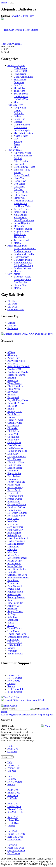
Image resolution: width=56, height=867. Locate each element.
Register (13, 714)
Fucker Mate (13, 501)
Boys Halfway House (24, 166)
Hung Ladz (13, 518)
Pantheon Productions (18, 577)
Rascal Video (14, 594)
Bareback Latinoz (22, 251)
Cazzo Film (19, 119)
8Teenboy (12, 355)
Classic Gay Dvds (16, 850)
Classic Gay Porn (22, 279)
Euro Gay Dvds (15, 105)
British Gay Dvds (16, 65)
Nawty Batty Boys (23, 262)
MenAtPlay (19, 88)
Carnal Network (22, 175)
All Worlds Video (22, 152)
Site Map (11, 770)
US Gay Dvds (14, 150)
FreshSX (18, 85)
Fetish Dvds (13, 823)
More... (17, 102)
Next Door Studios (23, 228)
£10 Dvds (12, 301)
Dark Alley (19, 186)
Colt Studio (19, 183)
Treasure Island (21, 240)
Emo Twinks (20, 79)
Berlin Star (19, 113)
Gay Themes (13, 273)
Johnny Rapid (20, 212)
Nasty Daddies (14, 566)
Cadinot (17, 116)
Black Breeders (15, 386)
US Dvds (12, 798)
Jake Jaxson (13, 524)
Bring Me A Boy (22, 169)
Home (4, 2)
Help (9, 762)
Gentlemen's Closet (23, 200)
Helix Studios (20, 203)
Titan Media (20, 237)
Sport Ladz (12, 619)
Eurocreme (19, 82)
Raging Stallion (21, 231)
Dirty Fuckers (14, 459)
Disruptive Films (15, 462)
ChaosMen (19, 178)
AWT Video (20, 107)
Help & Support (45, 714)
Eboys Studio (14, 473)
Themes (11, 825)
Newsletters (23, 714)
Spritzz (10, 622)
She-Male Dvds (15, 812)
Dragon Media (21, 192)
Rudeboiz (12, 608)
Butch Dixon (20, 74)
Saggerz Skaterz (15, 611)
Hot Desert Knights (17, 512)
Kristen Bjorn (20, 217)
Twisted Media (21, 93)
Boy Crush (19, 164)
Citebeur (18, 121)
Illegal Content (14, 692)
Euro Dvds (12, 795)
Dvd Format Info (15, 689)
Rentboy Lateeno (22, 268)
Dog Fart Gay (14, 465)
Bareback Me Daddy (24, 254)
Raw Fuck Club (15, 603)
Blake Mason (20, 68)
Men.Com (19, 226)
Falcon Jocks (13, 484)
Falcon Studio (20, 195)
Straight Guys (20, 285)
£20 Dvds (12, 306)
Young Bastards (15, 653)
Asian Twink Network (25, 248)
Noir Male (12, 572)
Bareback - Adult (22, 276)
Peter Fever (13, 580)
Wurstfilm (12, 650)
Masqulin (12, 549)
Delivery (11, 683)
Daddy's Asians (21, 257)
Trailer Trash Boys (16, 634)
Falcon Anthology (16, 482)
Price (25, 16)
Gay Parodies (20, 282)
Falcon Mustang (15, 487)
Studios (11, 322)
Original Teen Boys (23, 265)
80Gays (11, 352)
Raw (16, 138)
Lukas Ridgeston (22, 223)
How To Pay (13, 680)
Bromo (17, 172)
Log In (4, 714)
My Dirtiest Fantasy (23, 133)
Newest (14, 16)
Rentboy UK (13, 605)
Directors (11, 325)
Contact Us (13, 675)
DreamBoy (12, 470)
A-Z (20, 16)
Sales (31, 16)
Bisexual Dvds (14, 809)
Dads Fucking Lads (23, 76)
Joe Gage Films (21, 209)
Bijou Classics (21, 161)
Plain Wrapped (14, 586)
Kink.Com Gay (15, 529)
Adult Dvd (12, 748)
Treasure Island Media (18, 636)
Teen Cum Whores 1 (11, 43)
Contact (33, 714)
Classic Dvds (13, 820)
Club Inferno (13, 431)
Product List (13, 768)
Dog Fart (18, 189)
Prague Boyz (13, 588)
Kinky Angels (20, 214)
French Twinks (14, 498)
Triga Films (19, 90)
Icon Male (12, 521)
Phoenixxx (12, 583)
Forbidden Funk (15, 496)
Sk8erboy (12, 617)
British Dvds (13, 792)
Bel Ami (18, 158)
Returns (11, 686)
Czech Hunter (20, 127)
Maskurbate (13, 546)
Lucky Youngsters (22, 130)
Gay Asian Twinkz (23, 259)
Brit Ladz (12, 405)
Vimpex (11, 648)
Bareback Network (23, 155)
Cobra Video (13, 434)
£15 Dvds (12, 304)
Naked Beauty (21, 136)
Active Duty (13, 358)
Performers (12, 328)
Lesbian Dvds (14, 806)
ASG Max (12, 363)
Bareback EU (14, 369)
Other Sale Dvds (15, 309)
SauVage (18, 141)
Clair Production (22, 124)
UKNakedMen (21, 99)
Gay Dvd (12, 751)
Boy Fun (11, 394)
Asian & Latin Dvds (17, 245)
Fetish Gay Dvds (15, 847)
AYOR (17, 110)
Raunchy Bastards (16, 597)
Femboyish (19, 197)
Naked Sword (14, 563)
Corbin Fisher (14, 442)
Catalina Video (14, 422)
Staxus (17, 144)
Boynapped (13, 397)
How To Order (14, 677)
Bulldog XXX (21, 71)
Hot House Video (22, 206)
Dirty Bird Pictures (16, 456)
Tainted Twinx (14, 628)
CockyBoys (13, 436)
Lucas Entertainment (24, 220)
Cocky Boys (20, 181)
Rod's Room (20, 234)
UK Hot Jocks (21, 96)
